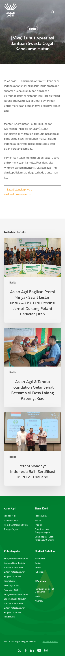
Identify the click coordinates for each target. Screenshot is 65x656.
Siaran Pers (40, 558)
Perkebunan (41, 515)
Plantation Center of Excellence (44, 590)
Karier (38, 596)
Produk (38, 524)
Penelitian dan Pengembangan (42, 531)
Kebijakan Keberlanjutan (16, 558)
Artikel (38, 567)
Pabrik (38, 520)
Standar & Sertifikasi (13, 567)
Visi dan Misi (10, 515)
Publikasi (39, 571)
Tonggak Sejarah (11, 529)
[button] (60, 12)
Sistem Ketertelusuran (14, 571)
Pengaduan (9, 580)
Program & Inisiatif (12, 576)
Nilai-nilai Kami (11, 520)
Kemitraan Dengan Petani (16, 524)
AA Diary (39, 600)
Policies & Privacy (50, 641)
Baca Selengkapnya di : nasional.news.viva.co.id (19, 191)
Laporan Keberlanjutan (15, 562)
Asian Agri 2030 (11, 585)
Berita (32, 29)
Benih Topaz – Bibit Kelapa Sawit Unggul (44, 538)
